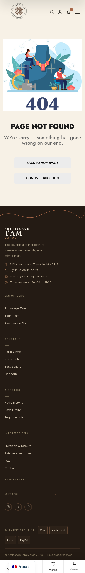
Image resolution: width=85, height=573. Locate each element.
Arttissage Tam (15, 308)
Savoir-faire (13, 410)
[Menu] (77, 12)
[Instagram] (8, 507)
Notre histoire (14, 402)
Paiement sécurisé (18, 453)
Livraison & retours (18, 446)
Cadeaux (11, 374)
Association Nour (17, 323)
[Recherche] (51, 11)
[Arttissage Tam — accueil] (19, 12)
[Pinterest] (28, 507)
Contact (10, 468)
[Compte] (60, 11)
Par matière (13, 351)
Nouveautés (13, 359)
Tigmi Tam (12, 315)
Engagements (14, 417)
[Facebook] (18, 507)
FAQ (7, 461)
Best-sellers (13, 366)
